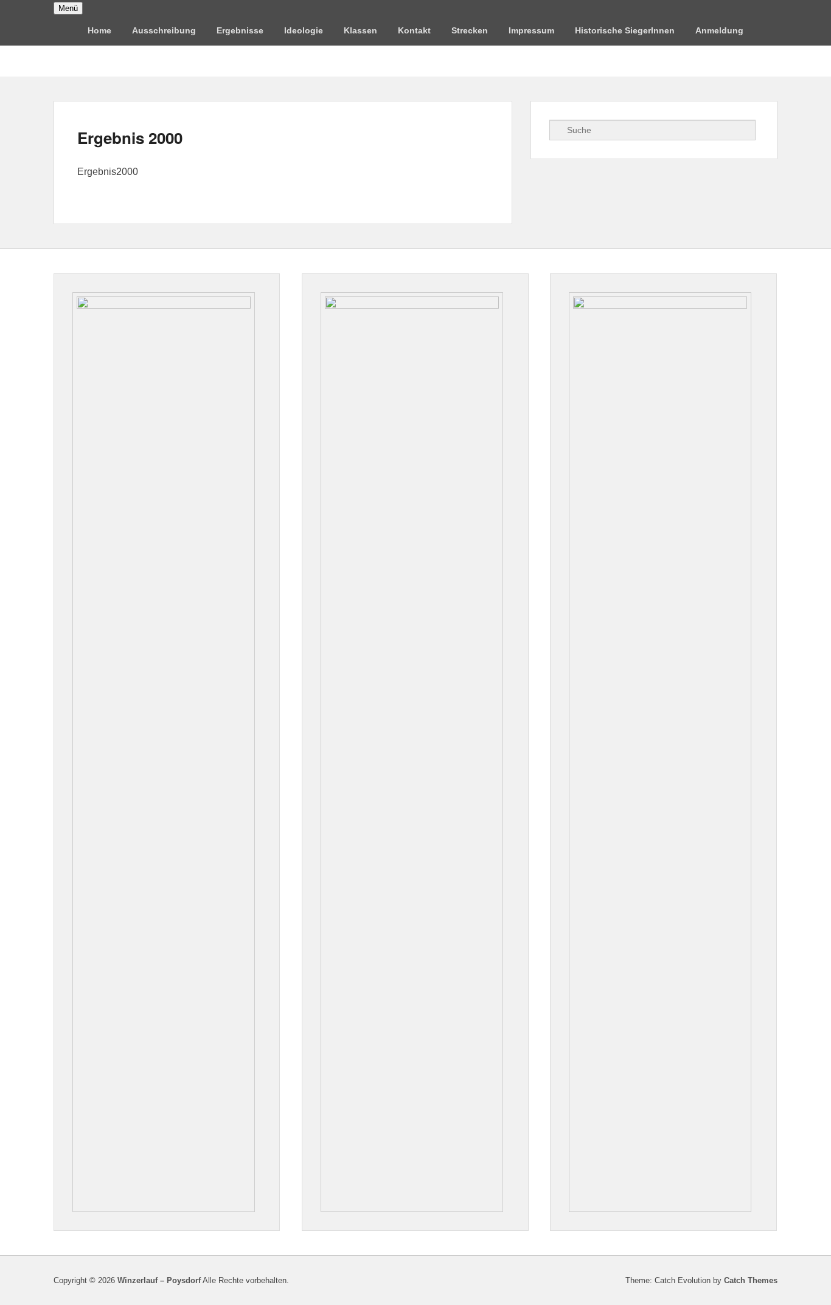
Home (99, 30)
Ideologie (303, 30)
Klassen (360, 30)
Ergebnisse (240, 30)
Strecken (469, 30)
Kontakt (414, 30)
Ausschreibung (164, 30)
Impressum (531, 30)
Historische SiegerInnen (625, 30)
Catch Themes (750, 1280)
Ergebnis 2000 (130, 137)
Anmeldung (719, 30)
